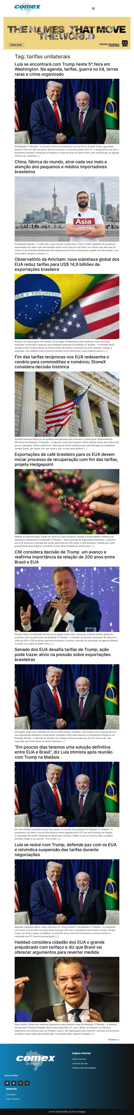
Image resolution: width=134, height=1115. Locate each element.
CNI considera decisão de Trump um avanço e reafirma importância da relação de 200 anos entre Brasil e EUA (65, 557)
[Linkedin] (7, 1083)
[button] (93, 8)
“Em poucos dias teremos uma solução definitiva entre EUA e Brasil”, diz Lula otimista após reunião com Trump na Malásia (64, 752)
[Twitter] (13, 1083)
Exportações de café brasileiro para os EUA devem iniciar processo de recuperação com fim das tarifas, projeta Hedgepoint (66, 459)
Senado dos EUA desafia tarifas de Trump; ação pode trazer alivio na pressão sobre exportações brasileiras (62, 654)
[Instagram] (20, 1083)
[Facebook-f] (27, 1083)
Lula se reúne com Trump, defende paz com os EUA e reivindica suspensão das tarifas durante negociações (66, 849)
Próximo (113, 1039)
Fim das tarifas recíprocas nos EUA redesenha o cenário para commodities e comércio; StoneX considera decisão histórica (62, 361)
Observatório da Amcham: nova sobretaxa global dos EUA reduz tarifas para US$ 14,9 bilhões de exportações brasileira (67, 264)
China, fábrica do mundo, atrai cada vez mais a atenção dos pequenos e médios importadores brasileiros (61, 166)
